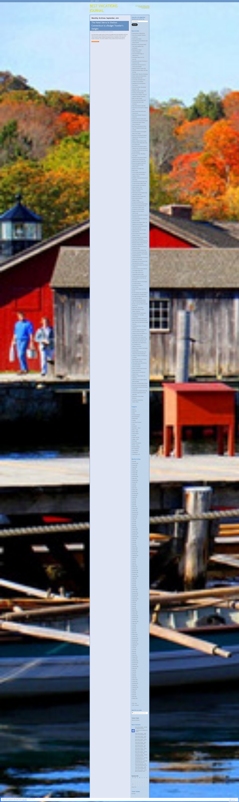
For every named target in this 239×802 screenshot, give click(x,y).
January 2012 (134, 681)
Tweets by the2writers (135, 720)
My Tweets (134, 793)
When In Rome (135, 170)
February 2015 (135, 611)
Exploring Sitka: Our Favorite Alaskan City (140, 240)
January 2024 (134, 474)
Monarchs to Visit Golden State (138, 168)
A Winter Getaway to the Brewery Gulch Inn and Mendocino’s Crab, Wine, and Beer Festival (139, 278)
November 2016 (135, 572)
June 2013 (134, 649)
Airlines (133, 412)
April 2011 (134, 694)
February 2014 (135, 634)
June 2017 (134, 561)
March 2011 (134, 696)
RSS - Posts (134, 703)
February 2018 (135, 548)
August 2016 (134, 578)
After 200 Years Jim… (139, 760)
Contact (97, 1)
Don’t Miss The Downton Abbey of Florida (139, 383)
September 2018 (135, 536)
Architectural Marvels (136, 414)
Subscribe (134, 24)
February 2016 (135, 589)
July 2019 (134, 519)
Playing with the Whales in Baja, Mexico (139, 318)
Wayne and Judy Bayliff (95, 31)
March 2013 (134, 655)
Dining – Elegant (135, 431)
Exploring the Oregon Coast (137, 77)
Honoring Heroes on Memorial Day (138, 33)
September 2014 (135, 621)
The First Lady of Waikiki (136, 38)
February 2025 (135, 470)
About (92, 1)
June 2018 (134, 542)
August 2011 (134, 689)
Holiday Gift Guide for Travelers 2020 (139, 90)
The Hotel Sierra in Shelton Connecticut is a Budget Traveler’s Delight (107, 25)
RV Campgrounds (135, 448)
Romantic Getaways (136, 446)
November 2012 (135, 662)
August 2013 (134, 645)
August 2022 (134, 478)
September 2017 (135, 555)
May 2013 (134, 651)
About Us (134, 409)
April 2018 (134, 544)
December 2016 (135, 570)
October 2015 (134, 596)
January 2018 (134, 549)
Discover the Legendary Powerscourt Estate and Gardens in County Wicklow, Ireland (139, 165)
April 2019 (134, 525)
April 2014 (134, 630)
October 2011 (134, 685)
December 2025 (135, 463)
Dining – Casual (135, 429)
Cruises (133, 424)
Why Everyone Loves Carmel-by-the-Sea (139, 385)
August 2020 (134, 497)
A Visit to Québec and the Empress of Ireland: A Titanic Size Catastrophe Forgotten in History (139, 174)
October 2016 (134, 574)
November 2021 (135, 480)
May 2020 (134, 502)
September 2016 (135, 576)
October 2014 (134, 619)
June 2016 (134, 581)
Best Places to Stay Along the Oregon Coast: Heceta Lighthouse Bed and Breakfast (139, 46)
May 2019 (134, 523)
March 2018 (134, 546)
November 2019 (135, 514)
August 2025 (134, 467)
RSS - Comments (135, 705)
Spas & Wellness (135, 450)
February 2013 (135, 657)
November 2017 (135, 551)
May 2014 (134, 628)
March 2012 (134, 677)
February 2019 (135, 529)
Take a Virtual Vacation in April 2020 (138, 105)
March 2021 (134, 487)
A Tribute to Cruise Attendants (137, 81)
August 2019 (134, 517)
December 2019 (135, 512)
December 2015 (135, 593)
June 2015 (134, 604)
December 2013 (135, 638)
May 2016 (134, 583)
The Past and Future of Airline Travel (139, 100)
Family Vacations (135, 433)
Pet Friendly (134, 441)
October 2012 (134, 664)
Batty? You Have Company (137, 98)
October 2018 (134, 534)
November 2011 (135, 683)
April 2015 (134, 608)
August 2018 (134, 538)
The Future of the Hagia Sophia (138, 92)
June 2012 (134, 672)
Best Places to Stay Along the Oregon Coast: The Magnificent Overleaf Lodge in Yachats (139, 128)
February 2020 (135, 508)
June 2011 (134, 692)
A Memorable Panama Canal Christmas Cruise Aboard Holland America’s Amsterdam (139, 365)
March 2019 (134, 527)
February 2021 (135, 489)
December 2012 (135, 660)
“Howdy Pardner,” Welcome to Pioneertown (140, 74)
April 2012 (134, 675)
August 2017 (134, 557)
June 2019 (134, 521)
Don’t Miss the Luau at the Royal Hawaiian (140, 203)
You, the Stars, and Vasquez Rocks (138, 79)
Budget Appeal (135, 418)
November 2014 (135, 617)
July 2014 (134, 625)
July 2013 (134, 647)
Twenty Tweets (135, 718)
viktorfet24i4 (137, 730)
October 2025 (134, 465)
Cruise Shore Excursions (136, 422)
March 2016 (134, 587)
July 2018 (134, 540)
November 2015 (135, 595)
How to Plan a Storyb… (139, 727)
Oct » (135, 787)
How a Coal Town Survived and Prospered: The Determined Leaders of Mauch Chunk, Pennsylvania (140, 122)
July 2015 (134, 602)
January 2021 (134, 491)
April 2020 (134, 504)
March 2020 (134, 506)
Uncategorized (135, 452)
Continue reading (95, 41)
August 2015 (134, 600)
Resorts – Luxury (135, 444)
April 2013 (134, 653)
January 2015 (134, 613)
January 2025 (134, 472)
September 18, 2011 (104, 31)
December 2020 (135, 493)
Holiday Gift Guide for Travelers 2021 (139, 68)
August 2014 (134, 623)
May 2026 (134, 461)
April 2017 (134, 563)
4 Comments (111, 31)
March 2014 (134, 632)
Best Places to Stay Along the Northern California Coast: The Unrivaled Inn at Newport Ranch (139, 137)
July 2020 (134, 499)
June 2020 (134, 501)
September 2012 (135, 666)
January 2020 (134, 510)
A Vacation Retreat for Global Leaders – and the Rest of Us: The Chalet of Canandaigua (139, 315)
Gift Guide (134, 435)
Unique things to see (136, 454)
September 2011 (135, 687)
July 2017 (134, 559)
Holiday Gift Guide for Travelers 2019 (139, 118)
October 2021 (134, 482)
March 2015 (134, 610)
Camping (134, 420)
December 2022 (135, 476)
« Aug (133, 787)
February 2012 (135, 679)
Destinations (134, 426)
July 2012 (134, 670)
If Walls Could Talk (135, 437)
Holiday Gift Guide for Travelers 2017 (139, 196)
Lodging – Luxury (135, 439)
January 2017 (134, 568)
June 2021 (134, 484)
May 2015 (134, 606)
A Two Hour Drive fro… (139, 757)
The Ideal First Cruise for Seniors (138, 209)
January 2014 (134, 636)
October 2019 (134, 516)
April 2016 (134, 585)
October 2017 (134, 553)
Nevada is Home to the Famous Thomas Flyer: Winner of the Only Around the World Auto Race (140, 322)
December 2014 (135, 615)
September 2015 (135, 598)
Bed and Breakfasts (136, 416)
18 (132, 784)
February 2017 (135, 566)
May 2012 (134, 674)
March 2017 (134, 564)
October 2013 (134, 642)
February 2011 (134, 698)
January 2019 (134, 531)
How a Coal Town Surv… (139, 763)
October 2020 (134, 495)
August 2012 (134, 668)
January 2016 (134, 591)
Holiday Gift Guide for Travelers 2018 (139, 161)
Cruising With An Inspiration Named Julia (139, 390)
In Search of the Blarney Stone (138, 202)
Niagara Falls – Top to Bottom (137, 307)
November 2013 (135, 640)
